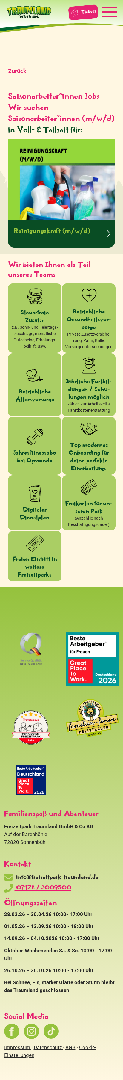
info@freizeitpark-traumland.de (57, 877)
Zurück (17, 71)
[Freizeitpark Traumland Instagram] (31, 1031)
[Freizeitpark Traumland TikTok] (51, 1031)
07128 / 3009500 (43, 887)
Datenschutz (48, 1047)
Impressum (17, 1047)
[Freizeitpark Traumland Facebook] (11, 1031)
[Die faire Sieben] (31, 780)
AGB (70, 1047)
